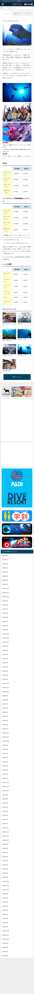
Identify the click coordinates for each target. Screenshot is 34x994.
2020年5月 (5, 860)
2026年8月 (5, 555)
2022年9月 (5, 745)
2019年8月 (5, 898)
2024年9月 (5, 646)
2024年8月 (5, 650)
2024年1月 (5, 679)
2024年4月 (5, 666)
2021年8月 (5, 799)
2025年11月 (5, 592)
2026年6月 (5, 563)
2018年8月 (5, 947)
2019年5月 (5, 910)
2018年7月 (5, 951)
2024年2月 (5, 675)
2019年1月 (5, 926)
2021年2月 (5, 823)
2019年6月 (5, 906)
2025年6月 (5, 613)
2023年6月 (5, 708)
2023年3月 (5, 720)
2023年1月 (5, 728)
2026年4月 (5, 572)
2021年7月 (5, 803)
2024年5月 (5, 662)
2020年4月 (5, 865)
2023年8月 (5, 700)
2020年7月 (5, 852)
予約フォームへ (17, 377)
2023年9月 (5, 695)
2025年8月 (5, 605)
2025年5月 (5, 617)
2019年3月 (5, 918)
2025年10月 (5, 596)
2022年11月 (5, 737)
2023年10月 (5, 691)
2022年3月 (5, 770)
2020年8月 (5, 848)
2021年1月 (5, 827)
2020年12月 (5, 832)
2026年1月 (5, 584)
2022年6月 (5, 757)
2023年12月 (5, 683)
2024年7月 (5, 654)
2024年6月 (5, 658)
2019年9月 (5, 893)
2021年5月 (5, 811)
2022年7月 (5, 753)
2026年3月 (5, 576)
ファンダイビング (6, 13)
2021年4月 (5, 815)
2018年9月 (5, 943)
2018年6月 (5, 955)
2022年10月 (5, 741)
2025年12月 (5, 588)
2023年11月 (5, 687)
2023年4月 (5, 716)
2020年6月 (5, 856)
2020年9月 (5, 844)
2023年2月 (5, 724)
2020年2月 (5, 873)
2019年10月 (5, 889)
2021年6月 (5, 807)
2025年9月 (5, 600)
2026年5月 (5, 568)
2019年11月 (5, 885)
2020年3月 (5, 869)
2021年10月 (5, 790)
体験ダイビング (17, 13)
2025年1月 (5, 629)
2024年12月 (5, 634)
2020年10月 (5, 840)
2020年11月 (5, 836)
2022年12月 (5, 733)
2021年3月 (5, 819)
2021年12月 (5, 782)
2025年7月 (5, 609)
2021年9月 (5, 794)
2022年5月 (5, 761)
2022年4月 (5, 765)
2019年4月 (5, 914)
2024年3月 (5, 671)
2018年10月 (5, 939)
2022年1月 (5, 778)
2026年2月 (5, 580)
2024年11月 (5, 638)
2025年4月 (5, 621)
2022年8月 (5, 749)
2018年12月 (5, 931)
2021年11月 (5, 786)
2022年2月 (5, 774)
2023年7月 (5, 704)
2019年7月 (5, 902)
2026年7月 (5, 559)
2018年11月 (5, 935)
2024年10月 (5, 642)
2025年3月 (5, 625)
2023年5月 (5, 712)
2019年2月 (5, 922)
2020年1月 (5, 877)
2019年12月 (5, 881)
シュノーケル (27, 13)
